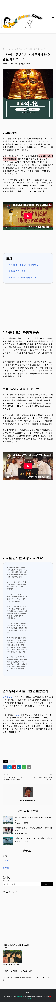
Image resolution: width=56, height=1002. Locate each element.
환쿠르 (6, 867)
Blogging (28, 998)
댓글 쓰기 (6, 860)
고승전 (17, 714)
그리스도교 (7, 697)
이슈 (7, 49)
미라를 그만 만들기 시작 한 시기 (23, 277)
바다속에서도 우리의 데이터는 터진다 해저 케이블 (33, 838)
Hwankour (19, 996)
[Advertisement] (29, 40)
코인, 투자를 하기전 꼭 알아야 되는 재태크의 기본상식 (34, 818)
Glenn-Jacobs (8, 64)
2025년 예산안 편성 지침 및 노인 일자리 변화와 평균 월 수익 (33, 829)
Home (28, 993)
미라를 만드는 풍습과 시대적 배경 (23, 264)
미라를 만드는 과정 (17, 271)
